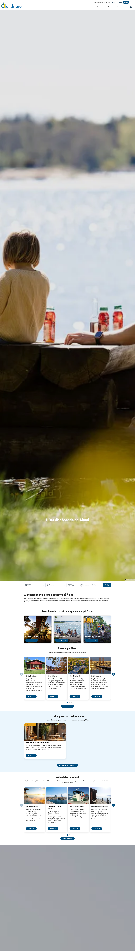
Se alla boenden (67, 706)
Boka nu (30, 696)
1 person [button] (94, 586)
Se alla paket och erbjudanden (67, 765)
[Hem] (12, 5)
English (120, 2)
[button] (67, 702)
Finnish (132, 2)
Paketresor (111, 7)
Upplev (104, 7)
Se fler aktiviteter (67, 838)
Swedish (126, 2)
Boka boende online (99, 2)
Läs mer (30, 828)
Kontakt (108, 2)
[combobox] (34, 585)
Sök (107, 585)
